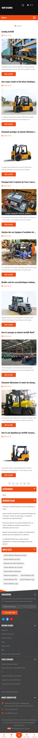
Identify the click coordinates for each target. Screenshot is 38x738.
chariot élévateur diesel (10, 664)
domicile (5, 630)
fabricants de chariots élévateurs (14, 563)
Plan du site (6, 646)
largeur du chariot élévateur (11, 680)
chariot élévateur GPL (27, 575)
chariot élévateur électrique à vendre (15, 555)
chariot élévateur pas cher (12, 559)
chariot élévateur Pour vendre (11, 676)
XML (3, 650)
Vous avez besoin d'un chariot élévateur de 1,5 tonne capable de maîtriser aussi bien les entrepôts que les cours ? (18, 525)
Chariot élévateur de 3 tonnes (13, 567)
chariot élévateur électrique (12, 571)
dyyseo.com (20, 725)
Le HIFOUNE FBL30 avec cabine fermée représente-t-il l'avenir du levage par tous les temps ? (17, 541)
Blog (4, 495)
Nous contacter (7, 638)
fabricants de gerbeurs (11, 575)
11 (24, 484)
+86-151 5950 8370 (11, 709)
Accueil (18, 26)
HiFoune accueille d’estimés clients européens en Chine (19, 508)
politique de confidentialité (11, 654)
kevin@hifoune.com (11, 713)
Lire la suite (9, 74)
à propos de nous (8, 634)
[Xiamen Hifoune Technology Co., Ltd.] (7, 7)
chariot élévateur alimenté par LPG (13, 668)
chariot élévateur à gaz (27, 579)
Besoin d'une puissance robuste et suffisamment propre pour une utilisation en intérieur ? (19, 533)
